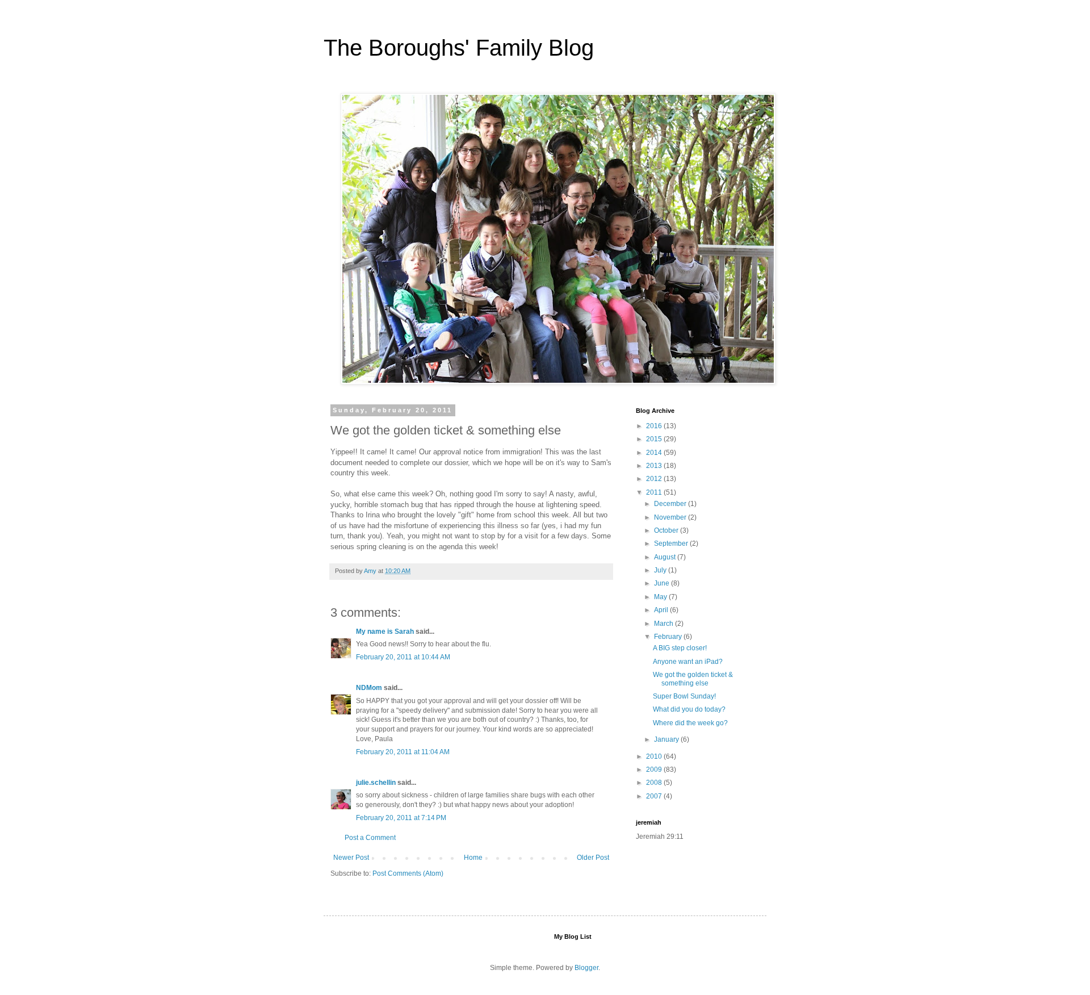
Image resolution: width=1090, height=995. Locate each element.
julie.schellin (376, 783)
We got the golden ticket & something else (693, 679)
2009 (655, 770)
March (664, 624)
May (661, 597)
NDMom (369, 688)
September (672, 543)
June (662, 583)
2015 (655, 439)
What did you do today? (689, 709)
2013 (655, 466)
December (671, 504)
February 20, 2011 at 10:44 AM (403, 657)
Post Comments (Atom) (407, 873)
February (669, 637)
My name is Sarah (385, 632)
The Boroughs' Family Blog (459, 47)
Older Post (593, 858)
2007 (655, 796)
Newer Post (351, 858)
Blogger (586, 968)
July (661, 570)
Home (473, 858)
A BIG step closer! (680, 648)
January (667, 739)
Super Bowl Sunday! (684, 696)
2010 (655, 756)
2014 (655, 453)
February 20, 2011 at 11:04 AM (403, 752)
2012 (655, 479)
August (665, 557)
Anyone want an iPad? (688, 662)
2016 (655, 426)
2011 (655, 492)
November (671, 517)
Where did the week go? (690, 723)
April (662, 610)
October (667, 530)
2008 (655, 783)
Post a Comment (370, 838)
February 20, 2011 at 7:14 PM (401, 818)
